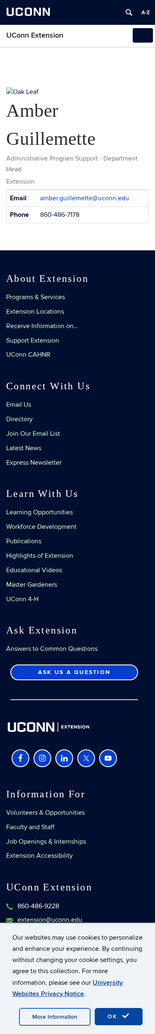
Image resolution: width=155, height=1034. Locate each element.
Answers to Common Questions (52, 649)
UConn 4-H (22, 599)
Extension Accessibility (39, 856)
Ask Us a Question (74, 672)
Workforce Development (41, 527)
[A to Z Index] (145, 12)
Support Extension (32, 340)
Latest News (23, 448)
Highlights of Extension (39, 556)
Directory (19, 419)
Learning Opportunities (39, 512)
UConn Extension (34, 35)
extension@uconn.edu (49, 920)
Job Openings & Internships (46, 841)
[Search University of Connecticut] (129, 12)
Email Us (18, 405)
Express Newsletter (34, 462)
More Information (54, 1016)
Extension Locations (35, 311)
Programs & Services (35, 297)
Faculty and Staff (30, 827)
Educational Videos (34, 570)
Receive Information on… (42, 326)
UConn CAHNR (28, 354)
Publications (23, 541)
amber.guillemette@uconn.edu (84, 198)
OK (113, 1016)
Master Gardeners (31, 585)
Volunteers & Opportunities (45, 812)
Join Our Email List (33, 433)
